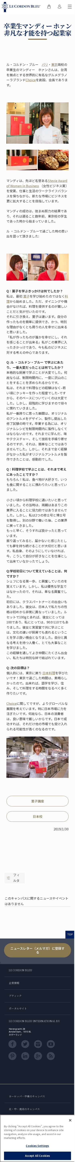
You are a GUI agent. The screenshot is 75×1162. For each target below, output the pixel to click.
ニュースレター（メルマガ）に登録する (37, 950)
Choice (31, 79)
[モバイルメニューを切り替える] (70, 7)
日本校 (37, 816)
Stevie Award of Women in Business (36, 183)
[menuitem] (49, 7)
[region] (37, 1138)
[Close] (70, 1120)
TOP (70, 934)
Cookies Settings (37, 1146)
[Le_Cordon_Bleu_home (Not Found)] (22, 7)
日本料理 (48, 672)
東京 (54, 64)
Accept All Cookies (37, 1156)
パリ (45, 64)
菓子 (26, 296)
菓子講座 (37, 801)
